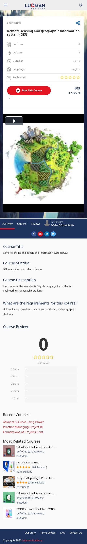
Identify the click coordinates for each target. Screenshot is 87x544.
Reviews (35, 224)
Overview (7, 223)
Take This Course (31, 90)
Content (21, 224)
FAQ (62, 532)
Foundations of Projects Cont (23, 432)
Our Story (30, 532)
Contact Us (76, 532)
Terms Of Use (48, 532)
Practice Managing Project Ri (23, 427)
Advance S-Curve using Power (23, 422)
